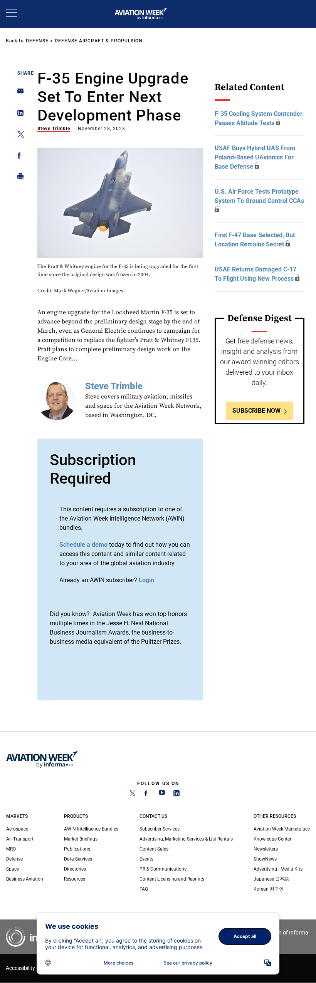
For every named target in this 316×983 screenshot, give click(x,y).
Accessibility (20, 968)
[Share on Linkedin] (18, 114)
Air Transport (20, 839)
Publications (77, 849)
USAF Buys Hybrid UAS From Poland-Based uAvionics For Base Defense (255, 157)
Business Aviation (24, 879)
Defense (37, 41)
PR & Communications (163, 869)
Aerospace (17, 829)
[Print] (18, 178)
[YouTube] (162, 794)
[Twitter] (132, 794)
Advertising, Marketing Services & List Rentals (186, 839)
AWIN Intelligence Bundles (91, 829)
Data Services (78, 859)
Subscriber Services (160, 829)
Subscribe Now (256, 410)
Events (146, 859)
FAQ (144, 889)
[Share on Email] (18, 93)
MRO (11, 849)
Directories (75, 869)
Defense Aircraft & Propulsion (99, 41)
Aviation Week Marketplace (282, 829)
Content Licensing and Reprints (172, 879)
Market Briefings (80, 839)
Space (12, 869)
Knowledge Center (272, 839)
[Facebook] (147, 794)
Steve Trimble (53, 128)
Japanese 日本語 (271, 879)
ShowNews (265, 859)
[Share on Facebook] (18, 157)
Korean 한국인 (269, 889)
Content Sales (154, 849)
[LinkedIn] (176, 794)
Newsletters (266, 849)
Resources (74, 879)
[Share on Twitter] (18, 136)
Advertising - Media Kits (278, 869)
